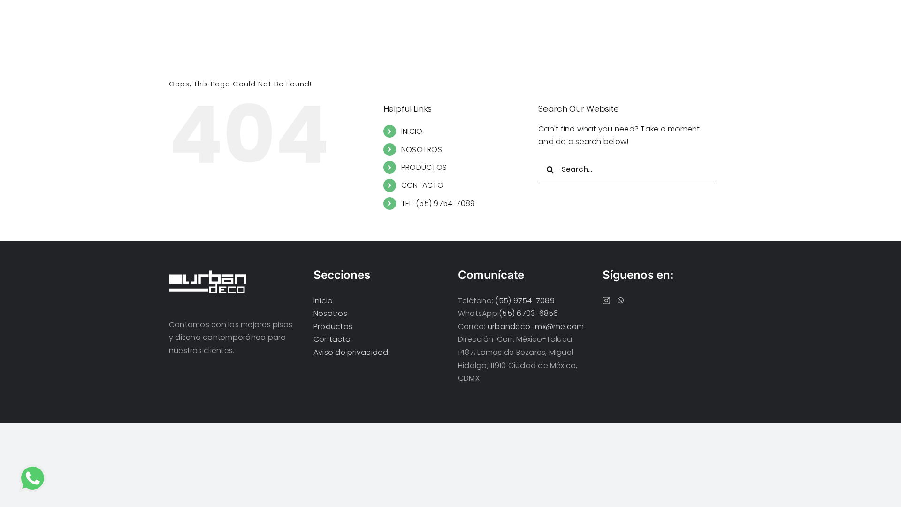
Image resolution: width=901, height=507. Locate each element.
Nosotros (330, 313)
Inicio (323, 300)
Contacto (332, 339)
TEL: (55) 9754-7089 (438, 203)
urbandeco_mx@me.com (536, 326)
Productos (332, 326)
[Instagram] (606, 300)
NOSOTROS (421, 149)
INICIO (411, 131)
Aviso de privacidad (351, 352)
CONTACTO (422, 185)
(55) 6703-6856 (528, 313)
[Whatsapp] (621, 300)
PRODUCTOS (424, 167)
